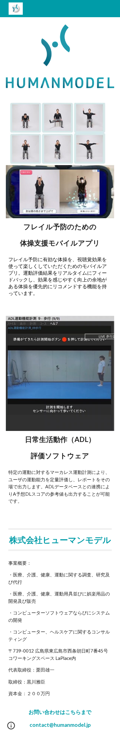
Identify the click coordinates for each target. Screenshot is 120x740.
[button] (11, 727)
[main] (60, 235)
